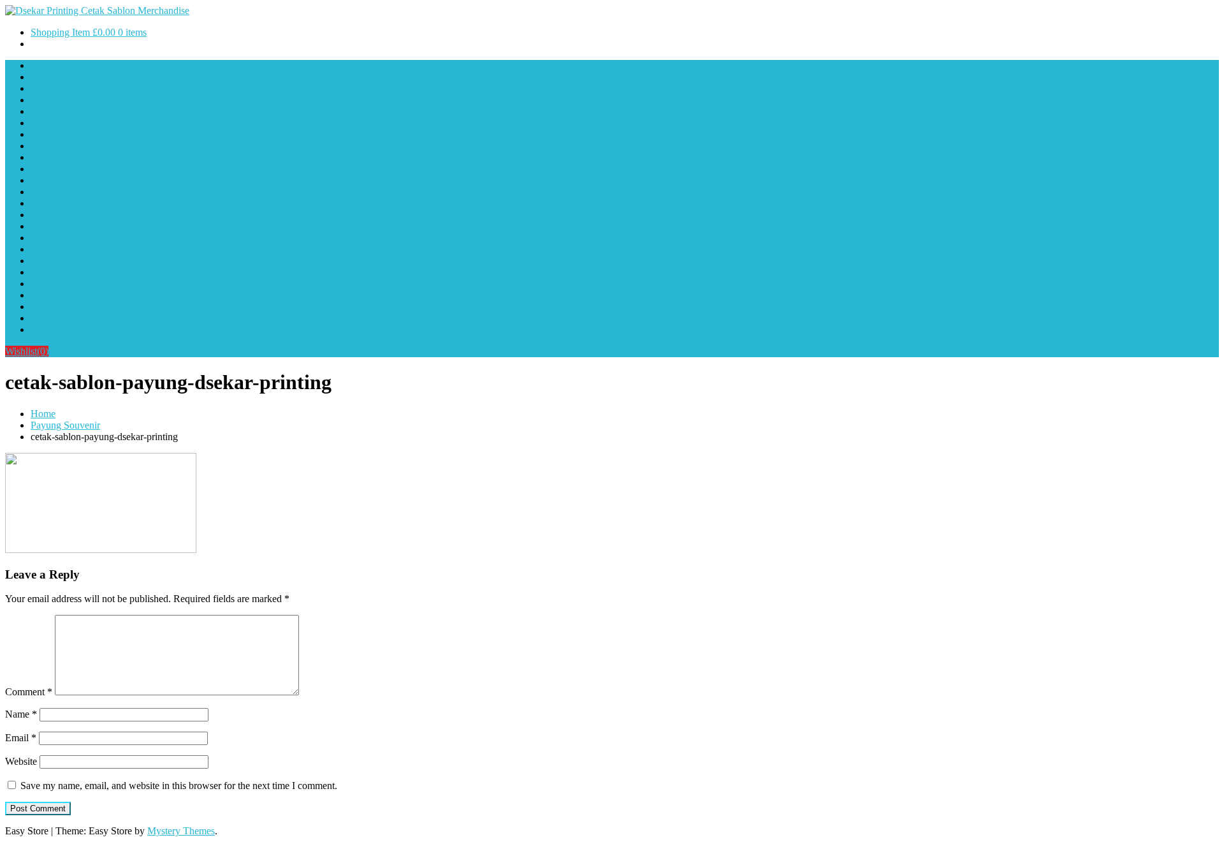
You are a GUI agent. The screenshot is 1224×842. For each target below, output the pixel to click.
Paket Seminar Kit (67, 145)
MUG (43, 168)
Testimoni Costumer (71, 76)
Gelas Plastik (57, 214)
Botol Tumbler (60, 99)
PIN (39, 283)
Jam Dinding (56, 111)
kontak (44, 65)
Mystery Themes (181, 830)
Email (20, 737)
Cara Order (53, 318)
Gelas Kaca (54, 180)
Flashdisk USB (61, 122)
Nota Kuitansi (59, 249)
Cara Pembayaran (66, 329)
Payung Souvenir (65, 88)
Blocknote (51, 237)
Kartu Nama (55, 272)
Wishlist (26, 351)
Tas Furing (52, 260)
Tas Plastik (52, 191)
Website (21, 761)
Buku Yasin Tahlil (67, 203)
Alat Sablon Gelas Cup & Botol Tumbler (113, 295)
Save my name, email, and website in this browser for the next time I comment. (178, 785)
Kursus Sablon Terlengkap (84, 306)
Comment (28, 691)
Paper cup (51, 226)
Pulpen (45, 157)
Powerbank (53, 134)
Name (21, 714)
